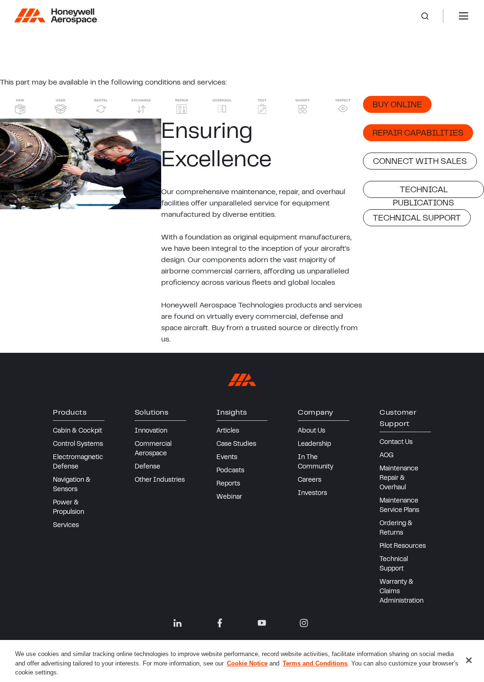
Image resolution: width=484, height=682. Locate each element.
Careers (309, 480)
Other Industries (160, 480)
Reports (228, 484)
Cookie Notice (247, 663)
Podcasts (230, 471)
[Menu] (464, 16)
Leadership (314, 444)
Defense (147, 467)
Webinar (229, 497)
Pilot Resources (403, 546)
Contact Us (396, 442)
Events (226, 457)
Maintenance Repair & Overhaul (399, 478)
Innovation (151, 431)
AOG (387, 456)
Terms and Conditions (315, 663)
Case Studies (236, 444)
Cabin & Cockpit (77, 431)
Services (66, 526)
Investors (312, 493)
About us (311, 431)
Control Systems (78, 444)
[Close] (468, 660)
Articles (227, 431)
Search (432, 16)
